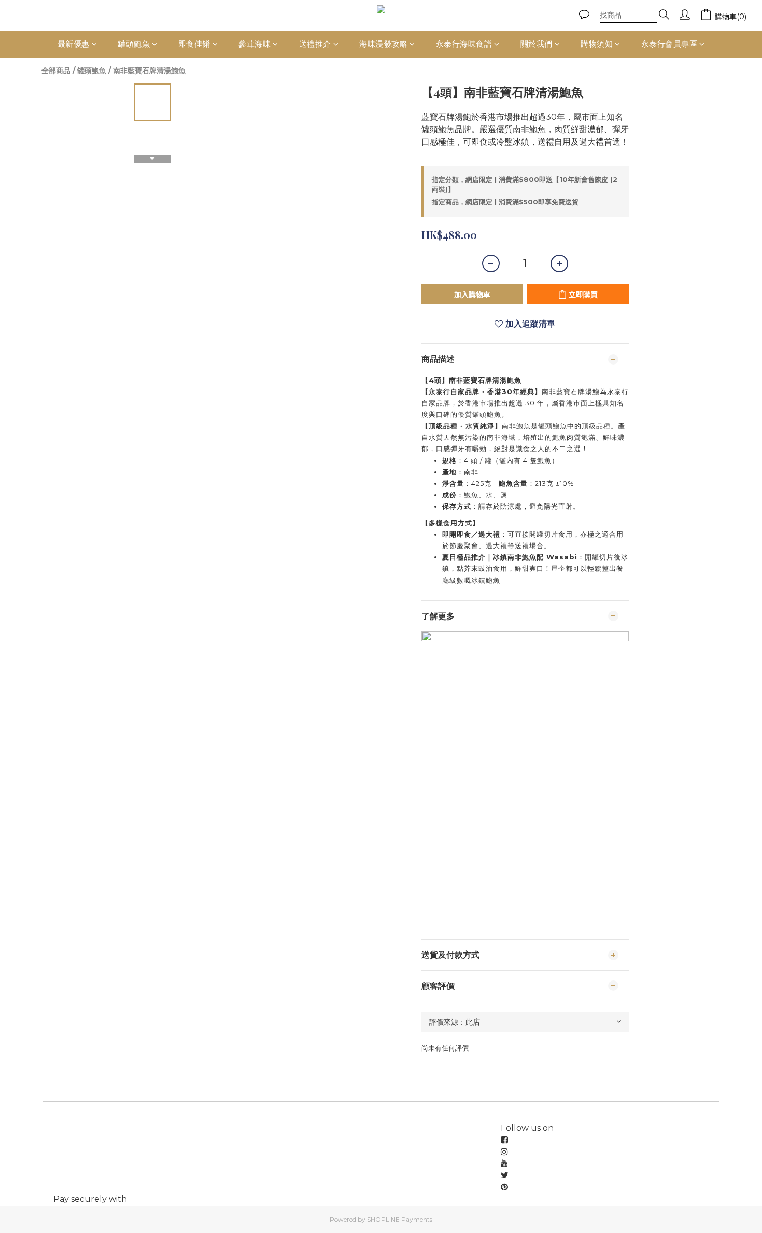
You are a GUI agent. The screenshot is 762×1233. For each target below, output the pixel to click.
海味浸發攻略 (383, 44)
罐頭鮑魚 (134, 44)
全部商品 (55, 70)
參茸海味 (254, 44)
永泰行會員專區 (669, 44)
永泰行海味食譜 (464, 44)
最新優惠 (74, 44)
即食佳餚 (194, 44)
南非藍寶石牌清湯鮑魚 (149, 70)
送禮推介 (315, 44)
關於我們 (536, 44)
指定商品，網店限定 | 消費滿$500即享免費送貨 (505, 202)
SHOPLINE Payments (399, 1219)
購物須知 (597, 44)
